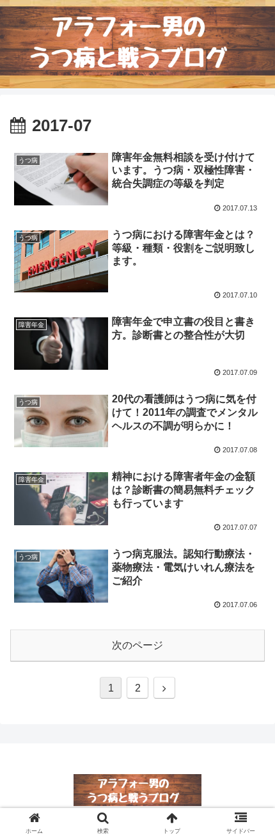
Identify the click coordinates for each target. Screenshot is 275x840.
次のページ (137, 645)
